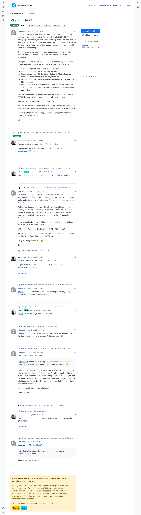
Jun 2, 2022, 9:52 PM (35, 352)
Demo (114, 5)
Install (127, 5)
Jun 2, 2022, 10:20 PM (35, 415)
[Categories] (3, 2)
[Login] (138, 2)
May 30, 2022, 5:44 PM (35, 141)
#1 (75, 31)
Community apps (104, 5)
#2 (75, 172)
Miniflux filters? (35, 355)
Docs (121, 5)
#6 (75, 310)
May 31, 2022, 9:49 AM (44, 310)
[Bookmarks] (3, 20)
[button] (3, 508)
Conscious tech (22, 157)
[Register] (138, 7)
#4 (75, 141)
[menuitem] (138, 2)
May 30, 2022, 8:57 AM (36, 191)
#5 (75, 288)
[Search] (3, 24)
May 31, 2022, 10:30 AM (36, 330)
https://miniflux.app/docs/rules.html (51, 175)
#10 (74, 441)
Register (16, 508)
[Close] (73, 478)
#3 (75, 191)
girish (22, 405)
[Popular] (3, 16)
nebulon (23, 132)
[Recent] (3, 7)
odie (19, 31)
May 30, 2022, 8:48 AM (44, 172)
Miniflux (22, 25)
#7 (75, 330)
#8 (75, 352)
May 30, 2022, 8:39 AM (36, 31)
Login (24, 508)
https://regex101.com (26, 151)
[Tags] (3, 11)
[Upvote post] (71, 125)
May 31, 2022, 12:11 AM (36, 288)
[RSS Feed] (64, 25)
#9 (75, 415)
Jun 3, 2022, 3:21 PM (35, 441)
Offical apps (90, 5)
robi (19, 141)
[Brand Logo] (14, 5)
